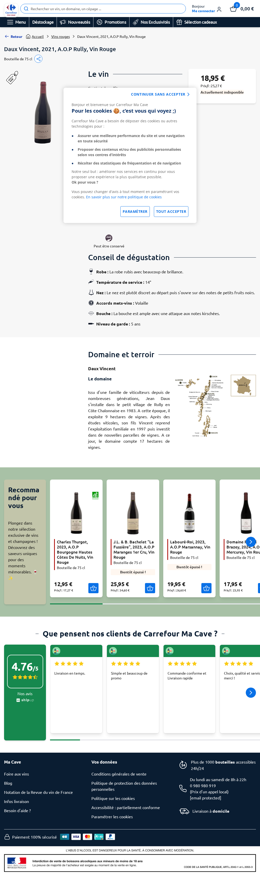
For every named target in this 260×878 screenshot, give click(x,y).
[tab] (76, 600)
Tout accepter (171, 211)
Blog (8, 782)
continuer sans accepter (158, 94)
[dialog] (130, 155)
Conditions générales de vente (119, 773)
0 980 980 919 (203, 785)
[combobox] (103, 8)
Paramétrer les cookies (112, 816)
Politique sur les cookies (113, 798)
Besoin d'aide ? (17, 810)
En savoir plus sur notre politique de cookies (124, 197)
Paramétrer (135, 211)
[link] (11, 10)
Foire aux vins (16, 773)
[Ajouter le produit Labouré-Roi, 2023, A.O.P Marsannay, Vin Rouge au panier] (206, 588)
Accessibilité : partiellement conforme (125, 807)
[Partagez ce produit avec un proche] (38, 59)
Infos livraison (16, 801)
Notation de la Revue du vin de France (38, 792)
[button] (207, 8)
